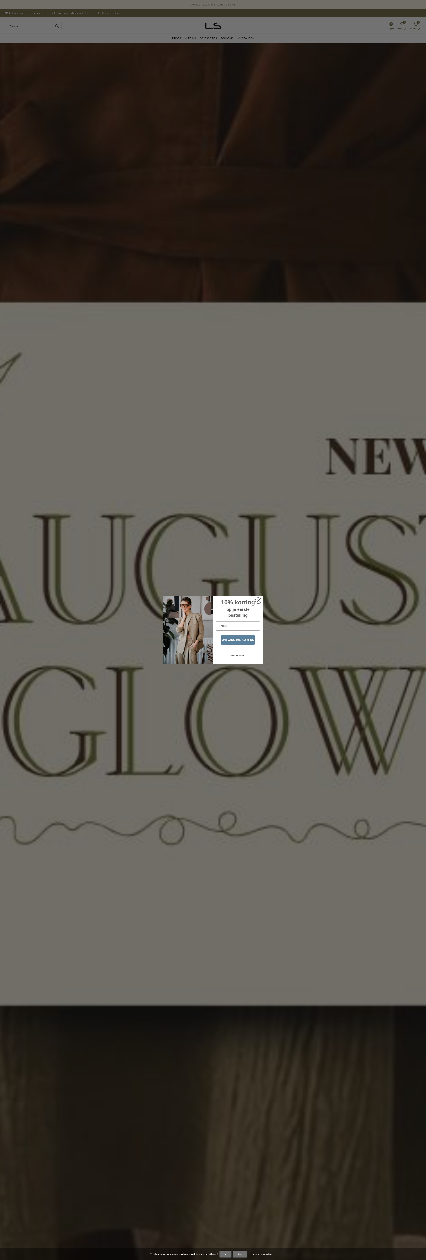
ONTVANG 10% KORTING (238, 639)
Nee (240, 1254)
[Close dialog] (258, 601)
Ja (225, 1254)
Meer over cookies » (262, 1254)
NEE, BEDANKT (238, 655)
